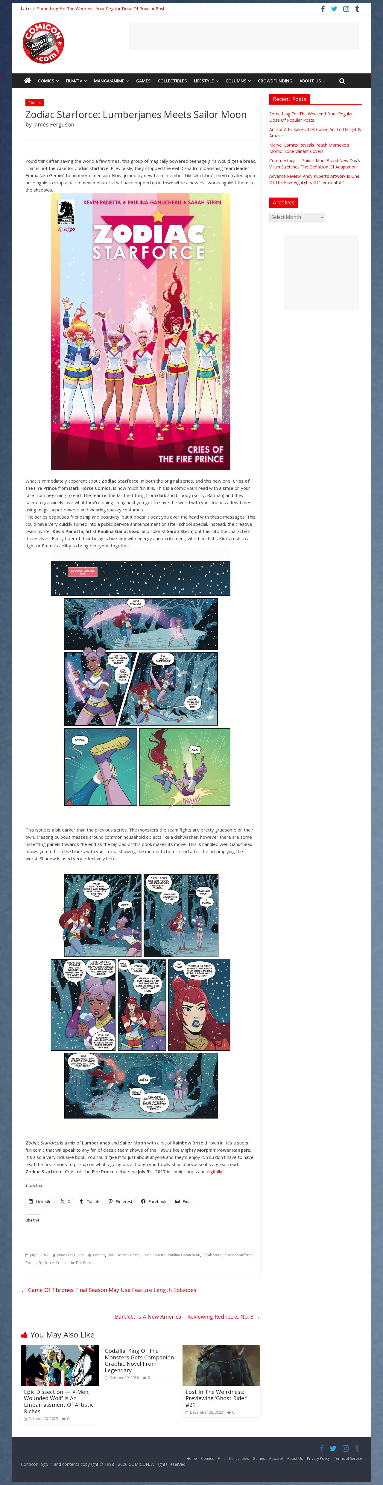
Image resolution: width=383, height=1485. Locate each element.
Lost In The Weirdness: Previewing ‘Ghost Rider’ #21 (216, 1398)
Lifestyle (204, 81)
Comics (46, 81)
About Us (310, 81)
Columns (236, 81)
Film (221, 1458)
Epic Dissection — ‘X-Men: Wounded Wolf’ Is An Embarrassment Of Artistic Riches (59, 1401)
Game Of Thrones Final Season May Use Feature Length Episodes (108, 1289)
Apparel (276, 1458)
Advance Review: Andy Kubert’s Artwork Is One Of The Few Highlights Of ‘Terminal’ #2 (120, 8)
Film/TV (74, 81)
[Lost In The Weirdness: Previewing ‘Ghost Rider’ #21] (221, 1348)
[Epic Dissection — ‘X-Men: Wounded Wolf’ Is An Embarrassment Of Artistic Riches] (60, 1348)
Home (191, 1458)
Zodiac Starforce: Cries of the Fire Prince (59, 1262)
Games (143, 81)
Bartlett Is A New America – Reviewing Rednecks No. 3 (187, 1316)
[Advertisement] (244, 36)
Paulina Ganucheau (184, 1254)
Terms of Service (348, 1458)
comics (99, 1254)
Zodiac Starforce (238, 1254)
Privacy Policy (318, 1458)
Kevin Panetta (154, 1254)
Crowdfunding (275, 81)
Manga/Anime (109, 81)
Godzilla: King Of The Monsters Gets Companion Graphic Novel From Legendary (139, 1360)
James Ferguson (70, 1254)
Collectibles (172, 81)
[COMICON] (43, 24)
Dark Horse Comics (123, 1254)
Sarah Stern (212, 1254)
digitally (214, 1171)
